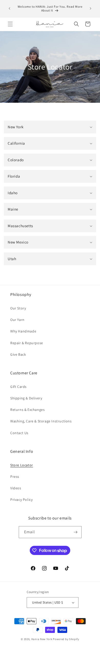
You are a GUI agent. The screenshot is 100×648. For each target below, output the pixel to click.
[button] (10, 24)
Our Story (18, 308)
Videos (15, 488)
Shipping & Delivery (26, 398)
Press (14, 476)
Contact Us (19, 433)
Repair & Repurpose (26, 343)
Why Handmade (23, 331)
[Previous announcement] (9, 8)
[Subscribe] (75, 532)
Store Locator (21, 465)
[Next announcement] (90, 8)
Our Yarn (17, 319)
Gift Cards (18, 386)
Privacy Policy (21, 499)
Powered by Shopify (66, 639)
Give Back (18, 354)
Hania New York (41, 639)
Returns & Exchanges (27, 409)
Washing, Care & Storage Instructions (41, 421)
